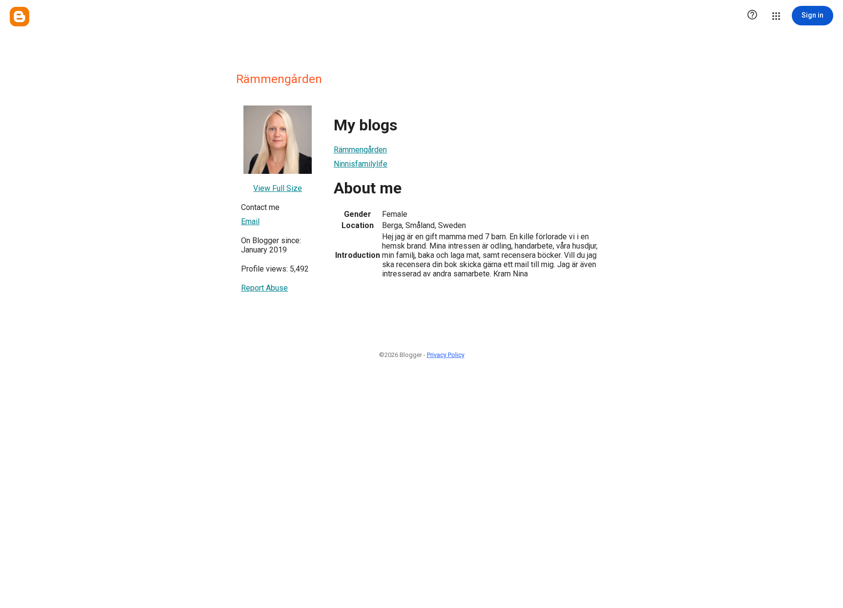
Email (250, 221)
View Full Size (277, 188)
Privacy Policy (445, 354)
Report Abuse (264, 288)
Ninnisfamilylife (360, 163)
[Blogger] (19, 16)
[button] (752, 15)
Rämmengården (360, 149)
